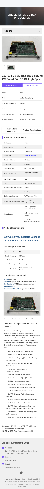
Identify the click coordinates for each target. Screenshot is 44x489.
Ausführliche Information (12, 130)
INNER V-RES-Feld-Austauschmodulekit (17, 431)
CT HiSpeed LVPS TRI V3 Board (23, 426)
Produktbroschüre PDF (32, 156)
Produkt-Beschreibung (32, 130)
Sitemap (17, 479)
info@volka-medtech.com (13, 467)
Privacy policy (8, 479)
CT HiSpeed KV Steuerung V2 (13, 428)
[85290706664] (21, 473)
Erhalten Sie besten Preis (12, 85)
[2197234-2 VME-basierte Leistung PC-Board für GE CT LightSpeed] (22, 49)
